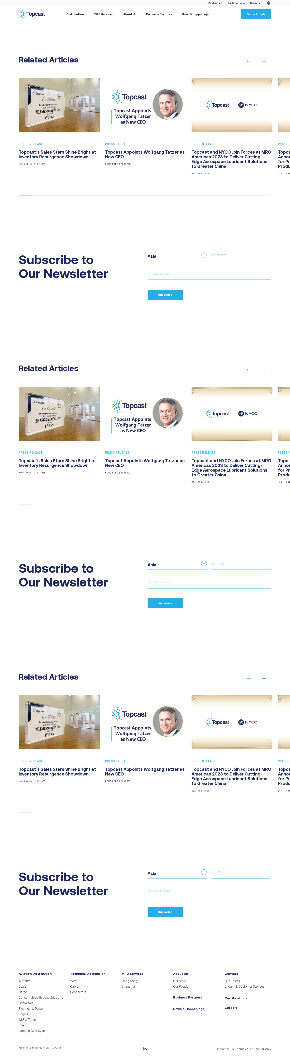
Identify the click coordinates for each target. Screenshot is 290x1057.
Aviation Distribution (35, 973)
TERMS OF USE (245, 1049)
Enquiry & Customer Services (244, 986)
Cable (74, 986)
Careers (255, 3)
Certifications (236, 3)
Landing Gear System (33, 1031)
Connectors (78, 992)
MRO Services (132, 973)
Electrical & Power (31, 1009)
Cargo (23, 992)
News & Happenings (195, 14)
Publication (215, 3)
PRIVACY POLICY (225, 1049)
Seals (22, 986)
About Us (180, 973)
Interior (23, 1025)
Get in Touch (256, 14)
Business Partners (159, 14)
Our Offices (232, 981)
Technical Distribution (88, 973)
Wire (73, 981)
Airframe (25, 981)
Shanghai (128, 986)
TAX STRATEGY (263, 1049)
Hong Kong (129, 981)
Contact (231, 973)
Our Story (179, 981)
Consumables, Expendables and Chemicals (41, 1000)
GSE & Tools (27, 1020)
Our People (180, 986)
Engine (23, 1014)
